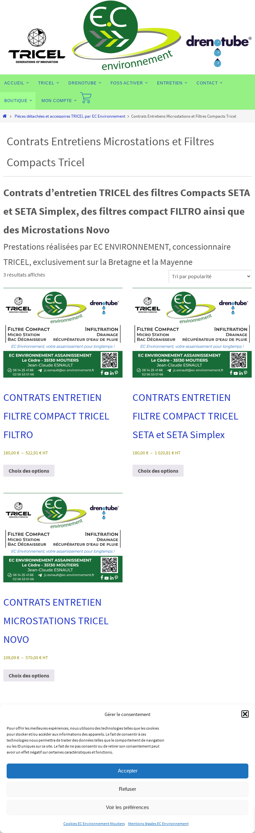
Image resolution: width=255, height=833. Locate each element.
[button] (245, 714)
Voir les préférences (127, 807)
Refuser (127, 789)
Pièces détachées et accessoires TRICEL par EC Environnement (70, 116)
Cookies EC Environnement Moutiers (94, 823)
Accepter (127, 771)
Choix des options (29, 470)
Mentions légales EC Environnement (158, 823)
